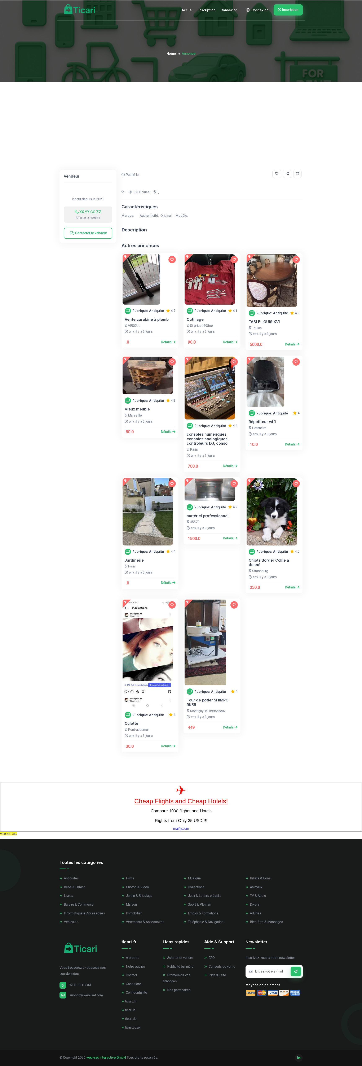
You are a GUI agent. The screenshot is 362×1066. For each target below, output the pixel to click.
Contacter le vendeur (90, 233)
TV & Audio (257, 896)
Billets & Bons (260, 878)
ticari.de (131, 1019)
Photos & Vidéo (137, 887)
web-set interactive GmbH (106, 1058)
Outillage (195, 319)
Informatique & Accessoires (84, 913)
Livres (68, 896)
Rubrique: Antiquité (148, 311)
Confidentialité (136, 993)
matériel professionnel (208, 516)
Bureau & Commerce (78, 904)
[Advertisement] (181, 113)
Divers (254, 904)
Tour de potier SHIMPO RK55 (208, 702)
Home (171, 54)
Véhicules (70, 922)
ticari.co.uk (132, 1028)
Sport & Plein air (199, 904)
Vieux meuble (137, 409)
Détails (166, 342)
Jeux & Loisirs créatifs (204, 896)
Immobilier (133, 913)
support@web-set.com (86, 995)
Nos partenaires (178, 990)
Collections (195, 887)
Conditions (133, 984)
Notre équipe (135, 967)
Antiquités (71, 878)
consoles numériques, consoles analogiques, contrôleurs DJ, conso (208, 438)
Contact (131, 975)
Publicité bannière (180, 967)
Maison (131, 904)
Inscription (207, 10)
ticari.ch (130, 1001)
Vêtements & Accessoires (144, 922)
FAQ (211, 958)
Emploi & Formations (202, 913)
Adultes (255, 913)
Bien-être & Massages (266, 922)
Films (129, 878)
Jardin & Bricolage (139, 896)
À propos (132, 958)
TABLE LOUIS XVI (264, 321)
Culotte (131, 723)
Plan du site (217, 975)
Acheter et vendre (179, 958)
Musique (194, 878)
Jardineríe (134, 560)
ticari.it (130, 1010)
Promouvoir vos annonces (176, 978)
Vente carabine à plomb (147, 319)
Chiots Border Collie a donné (269, 562)
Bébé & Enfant (74, 887)
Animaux (255, 887)
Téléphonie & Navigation (205, 922)
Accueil (187, 10)
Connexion (229, 10)
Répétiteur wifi (262, 421)
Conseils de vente (221, 967)
